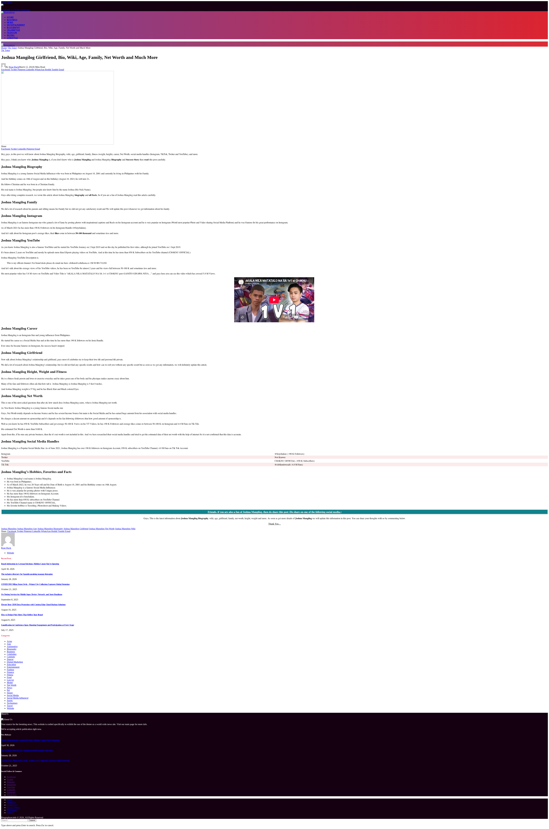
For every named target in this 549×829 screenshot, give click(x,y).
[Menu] (2, 43)
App (9, 644)
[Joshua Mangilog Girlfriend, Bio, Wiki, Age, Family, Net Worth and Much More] (57, 144)
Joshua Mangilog (9, 528)
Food (9, 677)
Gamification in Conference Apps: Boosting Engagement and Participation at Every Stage (37, 625)
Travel (10, 705)
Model (11, 35)
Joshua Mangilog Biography (50, 528)
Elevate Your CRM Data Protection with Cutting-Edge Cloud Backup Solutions (33, 605)
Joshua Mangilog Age (27, 528)
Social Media (13, 695)
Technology (12, 703)
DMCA (10, 812)
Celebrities (13, 30)
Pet (8, 690)
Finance (10, 672)
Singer (10, 693)
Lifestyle (12, 38)
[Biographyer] (8, 12)
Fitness (10, 675)
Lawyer (10, 680)
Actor (9, 641)
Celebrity (11, 657)
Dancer (10, 659)
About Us (11, 802)
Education (11, 664)
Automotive (12, 646)
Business (12, 20)
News (10, 23)
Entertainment (16, 25)
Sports (10, 700)
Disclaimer (12, 810)
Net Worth (11, 685)
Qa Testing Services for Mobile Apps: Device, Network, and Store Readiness (31, 594)
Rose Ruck (14, 67)
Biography (13, 28)
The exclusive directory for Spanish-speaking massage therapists (27, 574)
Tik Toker (5, 50)
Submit (32, 820)
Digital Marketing (15, 662)
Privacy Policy (13, 807)
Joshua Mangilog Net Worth (102, 528)
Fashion (12, 33)
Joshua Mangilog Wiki (125, 528)
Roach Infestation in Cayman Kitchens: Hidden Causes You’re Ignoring (30, 564)
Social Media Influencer (17, 698)
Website (10, 708)
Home (10, 17)
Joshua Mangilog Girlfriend (76, 528)
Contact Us (12, 805)
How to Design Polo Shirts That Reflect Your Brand (22, 615)
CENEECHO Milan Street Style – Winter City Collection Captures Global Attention (35, 584)
